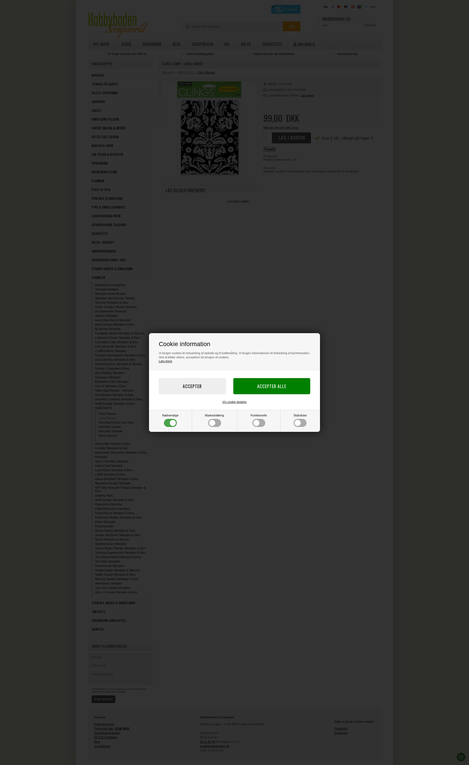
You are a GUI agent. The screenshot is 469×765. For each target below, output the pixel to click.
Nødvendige (170, 415)
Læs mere (165, 361)
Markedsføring (214, 415)
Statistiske (300, 415)
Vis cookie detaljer (234, 402)
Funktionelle (259, 415)
